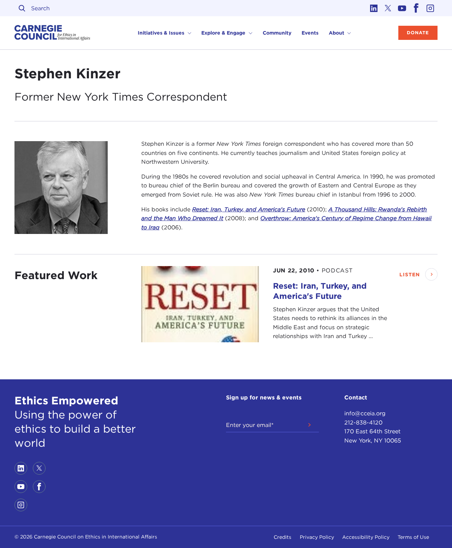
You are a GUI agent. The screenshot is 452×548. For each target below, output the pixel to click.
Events (310, 33)
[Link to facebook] (416, 8)
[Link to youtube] (402, 8)
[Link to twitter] (388, 8)
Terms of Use (413, 537)
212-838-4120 (363, 422)
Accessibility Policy (365, 537)
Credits (282, 537)
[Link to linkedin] (374, 8)
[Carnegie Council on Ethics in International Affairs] (52, 33)
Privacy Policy (317, 537)
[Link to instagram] (430, 8)
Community (277, 33)
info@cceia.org (365, 413)
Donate (418, 32)
